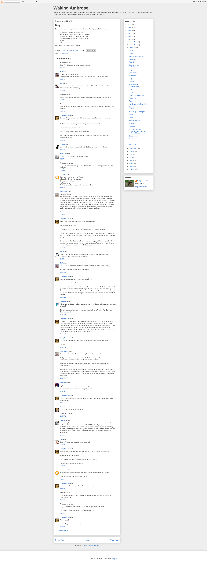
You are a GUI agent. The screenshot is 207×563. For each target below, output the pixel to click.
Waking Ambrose (70, 8)
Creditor (132, 139)
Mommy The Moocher (136, 56)
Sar (61, 83)
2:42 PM (62, 513)
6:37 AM (62, 90)
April (131, 163)
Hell (130, 89)
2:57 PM (62, 466)
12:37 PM (63, 416)
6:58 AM (62, 111)
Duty (130, 79)
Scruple (131, 123)
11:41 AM (63, 314)
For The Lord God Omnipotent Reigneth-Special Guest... (137, 131)
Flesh (131, 142)
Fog (130, 70)
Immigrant (132, 126)
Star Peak (132, 75)
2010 (130, 24)
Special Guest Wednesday (134, 66)
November (133, 45)
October (132, 48)
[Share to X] (91, 50)
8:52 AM (62, 187)
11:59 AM (63, 334)
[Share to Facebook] (93, 50)
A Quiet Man (133, 145)
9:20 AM (62, 247)
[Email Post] (83, 50)
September (133, 148)
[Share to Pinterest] (95, 50)
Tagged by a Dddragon (137, 112)
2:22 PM (62, 445)
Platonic (131, 62)
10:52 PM (63, 500)
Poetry (131, 101)
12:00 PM (63, 347)
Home (87, 540)
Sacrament (132, 136)
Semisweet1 (64, 191)
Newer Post (59, 540)
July (131, 154)
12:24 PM (63, 403)
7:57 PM (62, 488)
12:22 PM (63, 391)
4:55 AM (62, 68)
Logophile (63, 382)
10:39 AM (63, 297)
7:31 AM (62, 140)
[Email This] (87, 50)
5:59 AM (62, 79)
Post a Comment (63, 530)
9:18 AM (62, 214)
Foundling (132, 98)
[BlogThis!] (89, 50)
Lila (61, 439)
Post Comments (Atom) (91, 545)
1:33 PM (62, 435)
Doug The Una (65, 115)
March (131, 166)
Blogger (114, 559)
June (131, 157)
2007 (130, 33)
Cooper (62, 144)
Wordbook (65, 53)
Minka (62, 251)
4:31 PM (62, 526)
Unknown (63, 174)
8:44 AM (62, 170)
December (133, 42)
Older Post (114, 540)
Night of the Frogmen (136, 95)
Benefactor (132, 73)
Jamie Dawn (64, 407)
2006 (130, 36)
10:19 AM (63, 272)
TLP (61, 72)
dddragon (63, 301)
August (132, 151)
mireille (62, 420)
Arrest (131, 114)
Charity (131, 117)
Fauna (131, 53)
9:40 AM (62, 259)
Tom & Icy (63, 154)
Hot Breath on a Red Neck (138, 104)
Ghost (131, 50)
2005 (130, 39)
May (131, 160)
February (132, 169)
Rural (131, 92)
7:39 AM (62, 149)
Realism (132, 81)
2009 (130, 27)
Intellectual (132, 59)
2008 (130, 30)
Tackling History (134, 120)
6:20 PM (62, 479)
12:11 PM (63, 378)
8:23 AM (62, 159)
